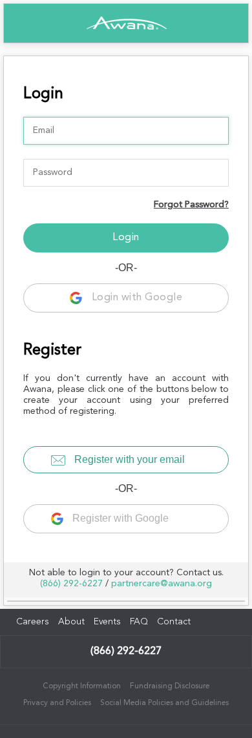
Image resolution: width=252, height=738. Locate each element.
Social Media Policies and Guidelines (164, 703)
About (71, 621)
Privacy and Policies (57, 703)
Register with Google (119, 518)
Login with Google (135, 297)
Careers (32, 621)
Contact (174, 621)
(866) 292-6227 (71, 583)
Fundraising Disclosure (169, 686)
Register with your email (128, 459)
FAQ (139, 621)
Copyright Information (82, 686)
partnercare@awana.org (161, 583)
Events (107, 621)
